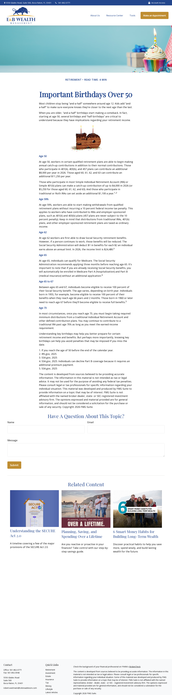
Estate (48, 676)
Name (10, 422)
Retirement (50, 669)
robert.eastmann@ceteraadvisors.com (20, 688)
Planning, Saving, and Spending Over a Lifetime (82, 534)
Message (12, 440)
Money (48, 686)
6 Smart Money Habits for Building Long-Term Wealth (135, 534)
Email (90, 422)
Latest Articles (51, 692)
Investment (50, 673)
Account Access (158, 2)
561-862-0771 (64, 2)
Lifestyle (49, 689)
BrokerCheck (134, 666)
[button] (95, 15)
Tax (47, 682)
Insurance (49, 679)
